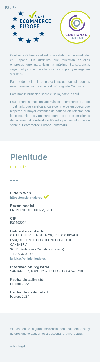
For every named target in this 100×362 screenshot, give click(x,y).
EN (14, 8)
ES (7, 8)
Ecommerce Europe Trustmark (44, 125)
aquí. (76, 94)
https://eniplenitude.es (26, 197)
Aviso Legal (17, 346)
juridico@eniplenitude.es (28, 258)
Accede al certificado (45, 120)
